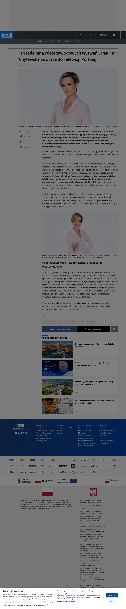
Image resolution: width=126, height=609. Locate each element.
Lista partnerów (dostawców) (66, 601)
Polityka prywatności (40, 606)
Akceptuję (112, 595)
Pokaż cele (112, 601)
